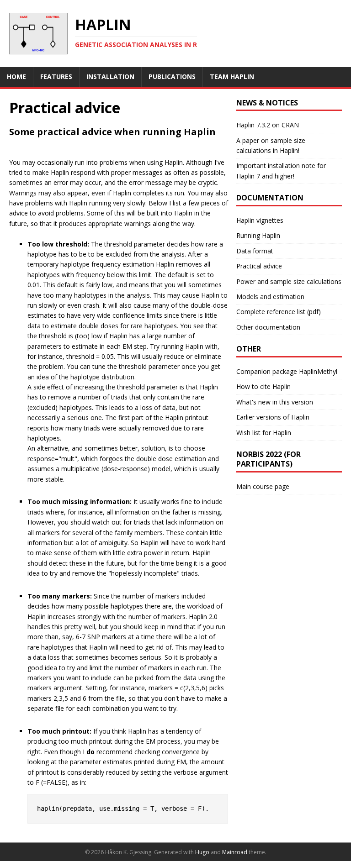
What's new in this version (274, 402)
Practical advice (259, 266)
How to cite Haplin (263, 386)
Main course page (262, 486)
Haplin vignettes (259, 220)
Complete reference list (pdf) (278, 311)
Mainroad (234, 852)
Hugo (202, 852)
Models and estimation (270, 296)
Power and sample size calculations (288, 281)
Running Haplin (258, 235)
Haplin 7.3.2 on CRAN (267, 125)
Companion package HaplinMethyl (286, 371)
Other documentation (268, 327)
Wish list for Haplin (263, 432)
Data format (254, 251)
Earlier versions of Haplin (272, 417)
